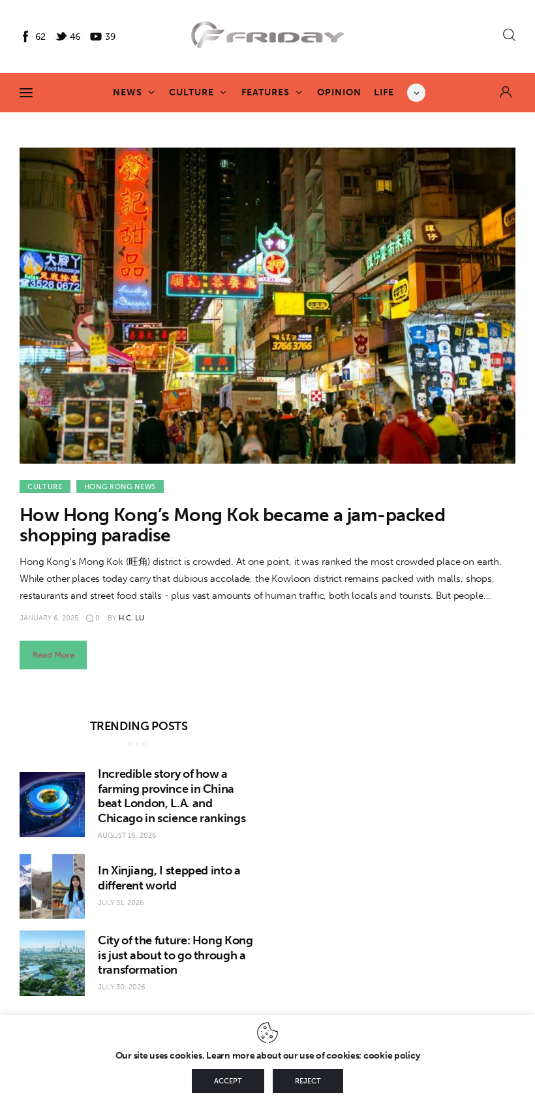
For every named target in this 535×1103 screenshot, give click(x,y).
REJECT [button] (308, 1081)
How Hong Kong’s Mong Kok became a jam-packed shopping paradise (232, 525)
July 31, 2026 (121, 903)
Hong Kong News (120, 487)
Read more (53, 655)
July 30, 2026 (121, 987)
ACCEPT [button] (228, 1081)
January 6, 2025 (49, 618)
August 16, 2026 (127, 835)
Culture (45, 487)
